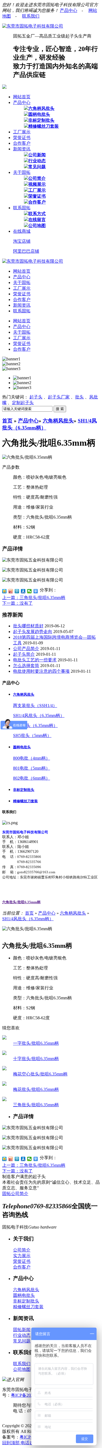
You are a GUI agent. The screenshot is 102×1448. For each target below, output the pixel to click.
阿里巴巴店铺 (26, 251)
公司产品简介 (26, 648)
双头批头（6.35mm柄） (35, 725)
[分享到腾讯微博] (17, 591)
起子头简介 (24, 654)
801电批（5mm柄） (31, 768)
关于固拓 (21, 172)
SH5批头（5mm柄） (32, 735)
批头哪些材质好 (28, 626)
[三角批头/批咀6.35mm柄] (4, 1099)
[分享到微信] (29, 591)
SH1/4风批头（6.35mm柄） (38, 715)
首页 (7, 421)
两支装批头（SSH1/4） (35, 705)
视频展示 (37, 184)
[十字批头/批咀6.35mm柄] (4, 1053)
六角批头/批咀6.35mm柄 (21, 902)
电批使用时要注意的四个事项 (41, 671)
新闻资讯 (21, 149)
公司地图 (37, 225)
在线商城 (21, 231)
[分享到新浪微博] (10, 591)
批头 (79, 397)
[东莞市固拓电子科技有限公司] (32, 26)
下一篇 (17, 603)
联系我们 (30, 16)
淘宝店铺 (21, 241)
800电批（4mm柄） (31, 758)
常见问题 (37, 166)
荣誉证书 (21, 137)
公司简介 (37, 178)
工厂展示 (21, 132)
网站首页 (21, 96)
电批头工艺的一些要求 (35, 660)
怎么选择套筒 (26, 665)
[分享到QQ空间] (4, 591)
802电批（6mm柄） (31, 778)
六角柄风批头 (41, 108)
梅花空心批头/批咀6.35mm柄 (40, 1074)
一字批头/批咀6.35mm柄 (36, 1043)
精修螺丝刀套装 (43, 126)
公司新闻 (37, 155)
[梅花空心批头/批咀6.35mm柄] (4, 1069)
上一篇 (33, 597)
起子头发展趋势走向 (32, 631)
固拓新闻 (21, 1329)
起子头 (35, 397)
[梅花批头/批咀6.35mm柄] (4, 1084)
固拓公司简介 (15, 1193)
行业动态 (37, 160)
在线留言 (37, 219)
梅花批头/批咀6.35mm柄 (36, 1089)
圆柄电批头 (39, 114)
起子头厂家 (59, 397)
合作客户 (21, 143)
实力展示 (21, 1255)
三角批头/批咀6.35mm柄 (36, 1104)
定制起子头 (23, 402)
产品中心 (68, 10)
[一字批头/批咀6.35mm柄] (4, 1038)
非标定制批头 (41, 120)
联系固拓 (21, 207)
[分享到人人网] (23, 591)
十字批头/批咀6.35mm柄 (36, 1058)
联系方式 (37, 213)
